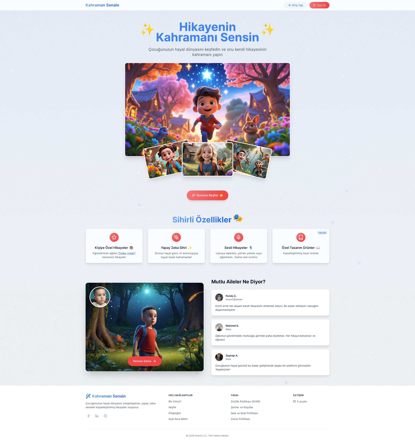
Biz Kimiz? (175, 401)
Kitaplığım (175, 413)
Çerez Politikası (240, 419)
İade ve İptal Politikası (244, 413)
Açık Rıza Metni (178, 419)
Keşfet (172, 407)
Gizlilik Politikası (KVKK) (245, 401)
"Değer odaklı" (126, 253)
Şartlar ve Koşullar (242, 407)
